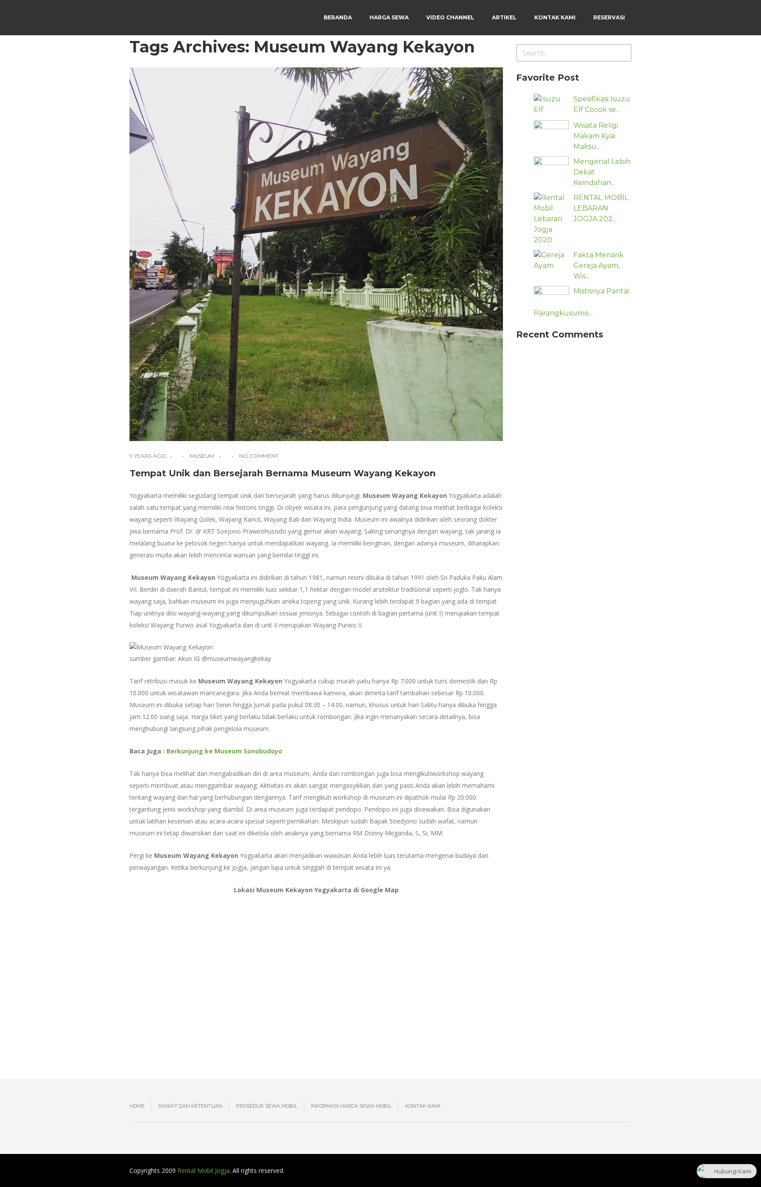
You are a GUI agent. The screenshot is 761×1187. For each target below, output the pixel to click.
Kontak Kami (555, 17)
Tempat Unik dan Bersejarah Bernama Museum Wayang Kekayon (282, 473)
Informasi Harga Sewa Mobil (351, 1106)
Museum (202, 456)
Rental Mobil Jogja (203, 1170)
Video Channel (450, 17)
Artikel (504, 17)
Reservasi (609, 17)
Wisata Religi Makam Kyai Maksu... (595, 136)
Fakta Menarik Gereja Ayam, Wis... (598, 265)
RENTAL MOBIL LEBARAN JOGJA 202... (600, 208)
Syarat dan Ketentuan (190, 1106)
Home (136, 1106)
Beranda (338, 17)
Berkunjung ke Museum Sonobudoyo (224, 751)
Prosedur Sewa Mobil (266, 1106)
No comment (258, 456)
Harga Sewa (389, 17)
